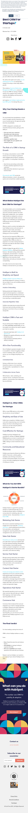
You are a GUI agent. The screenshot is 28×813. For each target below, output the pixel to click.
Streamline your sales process (10, 539)
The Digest (14, 803)
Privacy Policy (14, 796)
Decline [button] (16, 15)
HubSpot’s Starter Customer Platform (12, 278)
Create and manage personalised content (13, 572)
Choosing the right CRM (9, 175)
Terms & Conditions (14, 799)
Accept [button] (11, 15)
